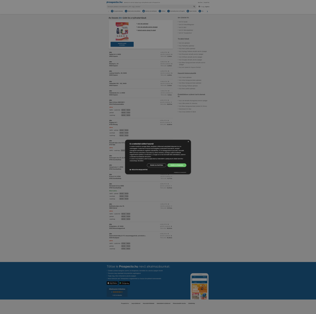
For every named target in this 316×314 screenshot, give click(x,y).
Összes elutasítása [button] (156, 165)
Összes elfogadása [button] (177, 165)
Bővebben (141, 161)
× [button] (188, 141)
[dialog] (158, 157)
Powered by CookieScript (180, 172)
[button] (139, 170)
